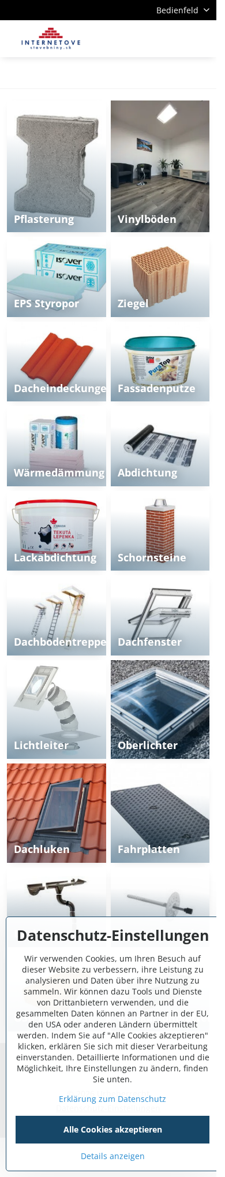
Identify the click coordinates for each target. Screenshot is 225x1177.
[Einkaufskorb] (175, 38)
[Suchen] (147, 38)
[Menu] (202, 38)
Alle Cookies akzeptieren (112, 1129)
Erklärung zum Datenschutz (112, 1098)
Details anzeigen (113, 1155)
